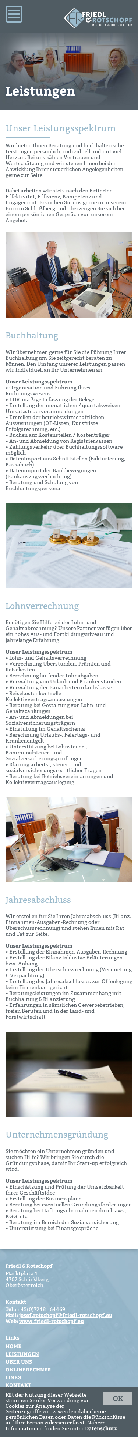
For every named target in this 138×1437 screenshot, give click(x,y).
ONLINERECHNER (28, 1369)
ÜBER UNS (19, 1361)
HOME (13, 1346)
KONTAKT (18, 1385)
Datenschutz (101, 1428)
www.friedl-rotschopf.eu (51, 1320)
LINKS (13, 1377)
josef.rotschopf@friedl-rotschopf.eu (65, 1315)
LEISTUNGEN (22, 1353)
